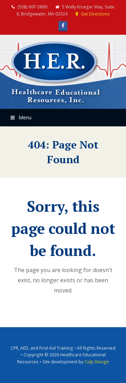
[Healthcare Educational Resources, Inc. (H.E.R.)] (56, 73)
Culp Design (96, 362)
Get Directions (95, 14)
